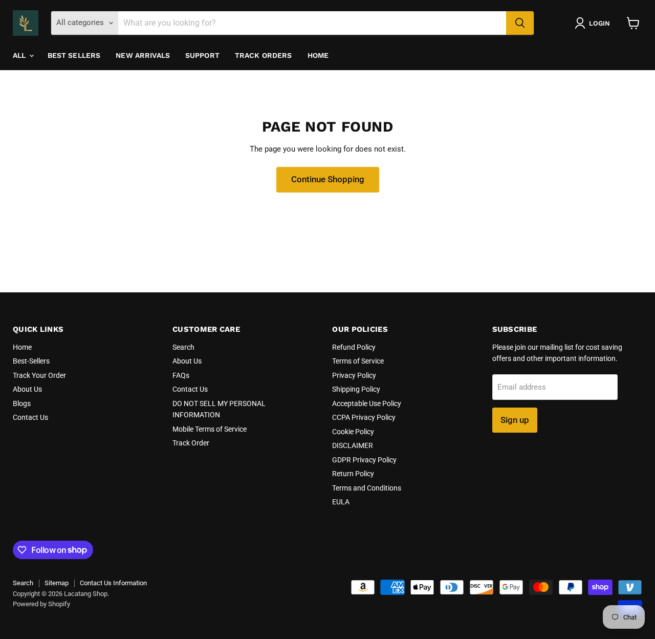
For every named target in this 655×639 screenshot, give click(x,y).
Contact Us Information (113, 583)
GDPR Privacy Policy (364, 460)
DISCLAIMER (352, 445)
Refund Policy (354, 347)
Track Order (190, 443)
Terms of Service (358, 361)
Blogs (22, 403)
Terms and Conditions (366, 488)
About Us (27, 389)
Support (202, 55)
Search (183, 347)
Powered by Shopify (41, 604)
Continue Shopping (327, 179)
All (20, 55)
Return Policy (353, 474)
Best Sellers (74, 55)
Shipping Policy (356, 389)
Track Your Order (39, 375)
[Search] (520, 23)
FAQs (180, 375)
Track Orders (263, 55)
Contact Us (30, 417)
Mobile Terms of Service (209, 429)
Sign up (514, 420)
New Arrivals (143, 55)
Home (318, 55)
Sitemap (57, 583)
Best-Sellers (31, 361)
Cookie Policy (353, 432)
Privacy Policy (354, 375)
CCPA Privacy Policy (364, 417)
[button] (594, 23)
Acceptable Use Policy (366, 403)
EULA (341, 502)
